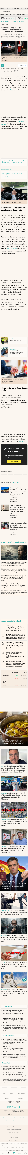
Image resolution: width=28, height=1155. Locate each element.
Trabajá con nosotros (14, 1124)
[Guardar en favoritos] (2, 65)
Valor (25, 672)
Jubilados (19, 8)
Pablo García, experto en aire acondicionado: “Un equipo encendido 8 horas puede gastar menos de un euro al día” (14, 585)
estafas (11, 90)
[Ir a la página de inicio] (2, 12)
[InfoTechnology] (18, 1114)
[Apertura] (7, 1111)
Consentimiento (14, 1137)
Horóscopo (20, 1098)
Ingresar (25, 1153)
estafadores (22, 441)
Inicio (14, 1153)
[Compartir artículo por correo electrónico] (15, 71)
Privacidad (14, 1134)
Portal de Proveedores (18, 1121)
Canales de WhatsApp (14, 1117)
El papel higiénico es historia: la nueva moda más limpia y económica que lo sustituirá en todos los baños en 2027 (14, 592)
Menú (3, 1153)
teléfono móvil (11, 249)
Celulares (14, 1089)
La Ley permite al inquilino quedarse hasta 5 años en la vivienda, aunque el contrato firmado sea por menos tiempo (14, 570)
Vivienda (25, 8)
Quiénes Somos (8, 1121)
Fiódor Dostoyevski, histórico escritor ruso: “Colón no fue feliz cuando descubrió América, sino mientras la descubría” (14, 564)
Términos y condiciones (14, 1132)
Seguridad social (11, 8)
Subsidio (7, 1098)
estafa (25, 476)
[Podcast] (10, 1114)
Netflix (4, 1089)
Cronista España (5, 21)
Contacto (5, 1117)
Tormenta (3, 8)
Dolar (8, 1153)
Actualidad (13, 21)
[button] (24, 980)
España (10, 476)
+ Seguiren (23, 66)
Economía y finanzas (15, 14)
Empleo (23, 1089)
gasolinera (21, 21)
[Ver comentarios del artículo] (18, 71)
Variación (14, 672)
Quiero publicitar (15, 461)
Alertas (19, 1153)
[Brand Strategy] (22, 1111)
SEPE (4, 1093)
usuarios (4, 83)
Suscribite (22, 1117)
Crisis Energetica (21, 1093)
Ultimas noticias (4, 14)
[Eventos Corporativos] (15, 1111)
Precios (11, 1093)
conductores (18, 476)
